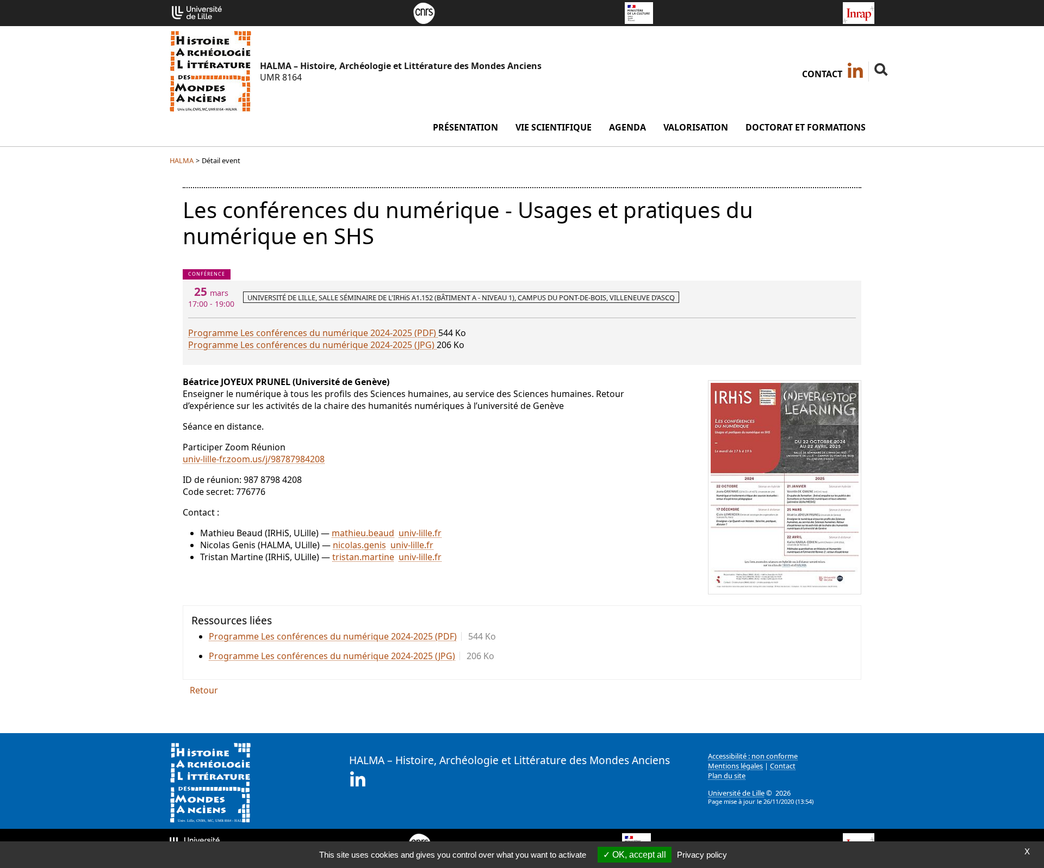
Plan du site (726, 775)
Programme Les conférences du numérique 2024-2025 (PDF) (313, 333)
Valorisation (695, 127)
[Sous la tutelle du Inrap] (858, 12)
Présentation (465, 127)
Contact (822, 74)
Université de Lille (736, 793)
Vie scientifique (553, 127)
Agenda (627, 127)
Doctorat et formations (805, 127)
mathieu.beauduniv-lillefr (387, 533)
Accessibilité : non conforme (753, 756)
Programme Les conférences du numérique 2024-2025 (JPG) (312, 345)
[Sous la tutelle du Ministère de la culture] (639, 12)
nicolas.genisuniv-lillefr (383, 545)
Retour (204, 690)
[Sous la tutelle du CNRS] (424, 12)
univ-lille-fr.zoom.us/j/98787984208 (254, 459)
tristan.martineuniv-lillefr (387, 557)
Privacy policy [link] (702, 854)
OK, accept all (638, 854)
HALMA (182, 160)
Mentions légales (735, 766)
